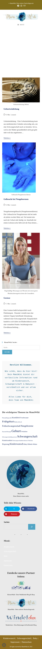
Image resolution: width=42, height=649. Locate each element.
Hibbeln (29, 444)
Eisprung (5, 444)
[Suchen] (31, 527)
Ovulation (24, 431)
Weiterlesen (7, 138)
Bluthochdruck (18, 422)
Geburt (16, 431)
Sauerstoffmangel (6, 431)
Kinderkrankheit (7, 440)
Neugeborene (27, 426)
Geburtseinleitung (11, 109)
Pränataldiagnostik (7, 417)
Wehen (35, 444)
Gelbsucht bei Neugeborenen (16, 199)
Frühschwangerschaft (11, 426)
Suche (7, 352)
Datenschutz (8, 565)
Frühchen (30, 440)
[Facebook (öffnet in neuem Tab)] (18, 6)
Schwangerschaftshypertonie (9, 437)
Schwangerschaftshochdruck (20, 440)
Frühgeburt (8, 421)
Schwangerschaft (27, 436)
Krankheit (16, 418)
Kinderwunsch (17, 444)
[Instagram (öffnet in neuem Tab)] (21, 6)
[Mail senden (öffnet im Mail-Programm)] (24, 6)
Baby (25, 444)
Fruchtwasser (24, 418)
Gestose (7, 298)
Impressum (8, 561)
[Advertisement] (21, 50)
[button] (4, 645)
